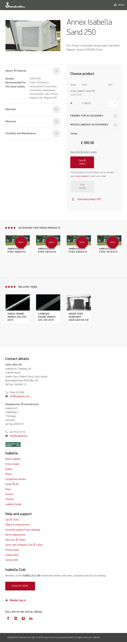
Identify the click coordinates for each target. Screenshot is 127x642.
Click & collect (82, 162)
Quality (9, 469)
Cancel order (11, 560)
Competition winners (15, 479)
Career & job (11, 484)
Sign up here (20, 586)
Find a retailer (12, 464)
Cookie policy (12, 555)
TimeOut (9, 499)
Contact (9, 494)
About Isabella (12, 459)
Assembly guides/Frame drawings (22, 530)
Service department (15, 535)
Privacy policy (12, 550)
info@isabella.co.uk (19, 396)
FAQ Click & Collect (15, 540)
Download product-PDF (86, 199)
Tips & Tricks (12, 520)
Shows (8, 474)
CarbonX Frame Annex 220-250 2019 (47, 317)
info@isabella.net (18, 436)
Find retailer (82, 186)
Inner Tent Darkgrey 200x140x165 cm (79, 317)
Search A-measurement (17, 524)
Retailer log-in (18, 600)
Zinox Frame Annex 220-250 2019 (16, 317)
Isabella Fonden (13, 504)
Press (8, 489)
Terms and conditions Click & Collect (24, 545)
